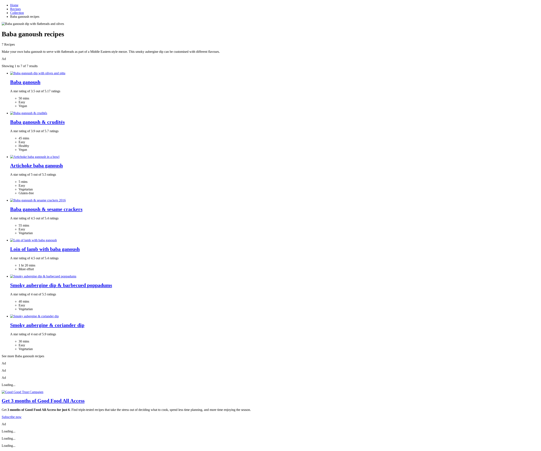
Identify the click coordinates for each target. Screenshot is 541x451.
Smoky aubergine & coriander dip (47, 325)
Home (14, 5)
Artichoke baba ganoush (36, 165)
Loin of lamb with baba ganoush (45, 249)
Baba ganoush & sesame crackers (46, 209)
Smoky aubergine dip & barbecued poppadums (61, 285)
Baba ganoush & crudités (37, 122)
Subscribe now (12, 417)
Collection (17, 13)
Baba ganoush (25, 82)
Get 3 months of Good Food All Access (43, 400)
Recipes (15, 9)
